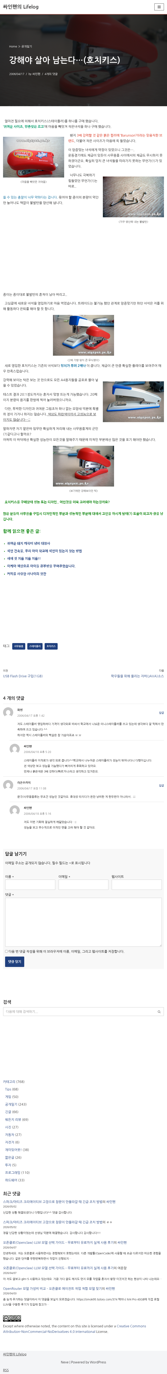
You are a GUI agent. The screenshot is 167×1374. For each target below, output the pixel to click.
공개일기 (26, 46)
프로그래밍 (12, 1172)
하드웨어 (11, 1180)
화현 (20, 710)
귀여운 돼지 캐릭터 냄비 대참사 (28, 543)
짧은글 (9, 1157)
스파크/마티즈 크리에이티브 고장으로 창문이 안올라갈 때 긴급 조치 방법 (52, 1201)
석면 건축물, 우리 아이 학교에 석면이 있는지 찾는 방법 (44, 551)
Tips (8, 1089)
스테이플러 (35, 646)
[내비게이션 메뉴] (159, 6)
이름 (9, 876)
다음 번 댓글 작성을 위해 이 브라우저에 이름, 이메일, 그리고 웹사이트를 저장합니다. (66, 951)
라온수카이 (24, 782)
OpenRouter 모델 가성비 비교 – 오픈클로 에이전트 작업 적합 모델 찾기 (52, 1288)
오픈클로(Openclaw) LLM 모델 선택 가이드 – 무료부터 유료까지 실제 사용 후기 (58, 1242)
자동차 (9, 1134)
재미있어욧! (13, 1149)
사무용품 (18, 646)
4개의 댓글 (51, 74)
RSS (6, 1370)
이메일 (64, 876)
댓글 (9, 894)
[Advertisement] (83, 257)
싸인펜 (36, 74)
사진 (8, 1127)
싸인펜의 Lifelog (14, 1354)
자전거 (9, 1142)
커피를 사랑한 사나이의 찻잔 (26, 573)
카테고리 (9, 1081)
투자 (8, 1165)
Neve (65, 1362)
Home (13, 46)
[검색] (159, 1011)
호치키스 (51, 646)
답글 (161, 713)
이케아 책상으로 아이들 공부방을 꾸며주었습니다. (41, 566)
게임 (8, 1096)
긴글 (8, 1112)
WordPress (98, 1362)
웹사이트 (118, 876)
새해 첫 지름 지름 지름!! (24, 558)
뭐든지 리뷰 (13, 1119)
